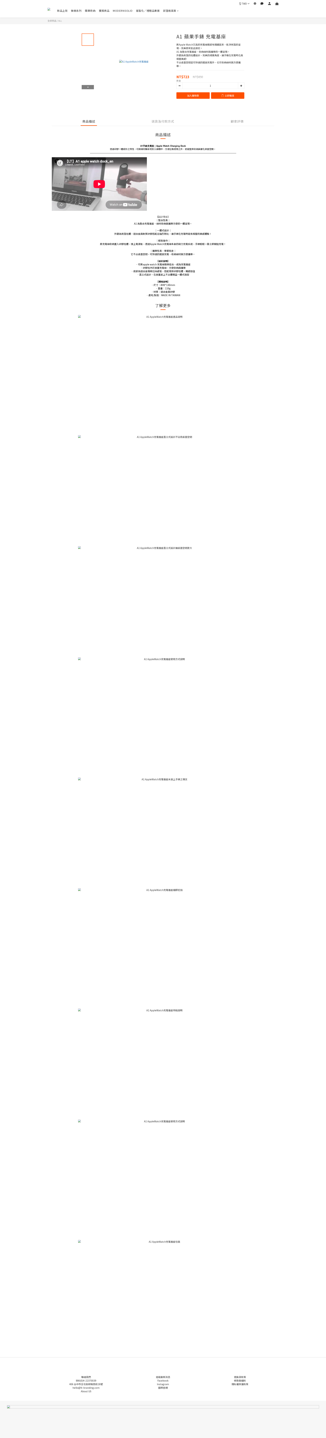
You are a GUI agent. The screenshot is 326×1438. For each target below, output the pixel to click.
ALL (60, 20)
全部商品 (52, 20)
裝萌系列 (76, 10)
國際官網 (163, 1387)
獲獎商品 (104, 10)
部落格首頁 (169, 10)
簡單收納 (90, 10)
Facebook (162, 1380)
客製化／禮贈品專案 (148, 10)
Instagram (163, 1384)
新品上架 (62, 10)
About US (86, 1391)
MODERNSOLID (123, 10)
